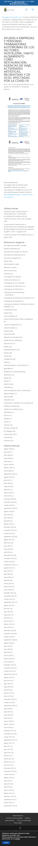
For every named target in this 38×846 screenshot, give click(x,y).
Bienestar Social (9, 267)
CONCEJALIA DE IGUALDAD (13, 292)
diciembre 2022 (9, 555)
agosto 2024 (8, 511)
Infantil (6, 378)
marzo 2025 (8, 493)
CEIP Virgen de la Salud (11, 277)
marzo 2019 (8, 693)
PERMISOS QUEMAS (10, 406)
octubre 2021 (8, 599)
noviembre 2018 (9, 699)
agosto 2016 (8, 778)
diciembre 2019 (9, 665)
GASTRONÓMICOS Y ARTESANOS (15, 365)
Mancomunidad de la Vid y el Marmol (16, 390)
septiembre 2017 (9, 740)
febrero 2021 (8, 624)
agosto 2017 (8, 743)
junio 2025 (7, 483)
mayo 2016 (7, 784)
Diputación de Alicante (11, 337)
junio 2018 (7, 712)
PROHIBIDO (8, 412)
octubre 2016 (8, 774)
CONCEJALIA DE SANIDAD (12, 301)
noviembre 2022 (9, 558)
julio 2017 (7, 746)
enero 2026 (7, 471)
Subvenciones (8, 434)
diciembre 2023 (9, 527)
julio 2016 (7, 781)
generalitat (7, 368)
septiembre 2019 (9, 674)
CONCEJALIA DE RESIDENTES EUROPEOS (17, 298)
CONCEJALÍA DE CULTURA (12, 283)
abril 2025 (7, 490)
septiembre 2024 (9, 508)
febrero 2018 (8, 724)
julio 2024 (7, 515)
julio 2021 (7, 608)
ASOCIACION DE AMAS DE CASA (14, 252)
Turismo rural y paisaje (14, 818)
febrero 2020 (8, 659)
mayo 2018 (7, 715)
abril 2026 (7, 461)
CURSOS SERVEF (9, 328)
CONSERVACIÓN (9, 310)
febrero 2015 (8, 803)
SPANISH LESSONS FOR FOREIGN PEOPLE (18, 235)
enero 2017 (7, 765)
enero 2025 (7, 496)
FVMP (6, 362)
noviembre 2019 (9, 668)
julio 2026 (7, 452)
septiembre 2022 (9, 565)
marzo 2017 (8, 759)
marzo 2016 (8, 790)
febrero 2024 (8, 524)
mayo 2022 (7, 577)
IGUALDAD (7, 375)
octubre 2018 (8, 702)
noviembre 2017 (9, 734)
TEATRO (6, 437)
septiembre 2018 (9, 706)
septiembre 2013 (9, 806)
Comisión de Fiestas (10, 280)
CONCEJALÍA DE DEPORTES (13, 286)
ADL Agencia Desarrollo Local (12, 17)
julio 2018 (7, 709)
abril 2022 (7, 580)
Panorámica (8, 400)
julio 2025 (7, 480)
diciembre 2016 (9, 768)
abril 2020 (7, 652)
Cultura (6, 313)
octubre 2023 (8, 533)
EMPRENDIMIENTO (10, 350)
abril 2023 (7, 552)
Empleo (6, 347)
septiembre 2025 (9, 474)
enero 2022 (7, 590)
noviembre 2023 (9, 530)
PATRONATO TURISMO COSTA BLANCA (17, 403)
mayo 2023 (7, 549)
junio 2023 (7, 546)
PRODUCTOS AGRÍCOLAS (12, 409)
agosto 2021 (8, 605)
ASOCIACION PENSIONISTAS (13, 255)
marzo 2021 (8, 621)
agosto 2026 (8, 449)
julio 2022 (7, 571)
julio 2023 (7, 543)
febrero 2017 (8, 762)
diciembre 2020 (9, 630)
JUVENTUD (7, 384)
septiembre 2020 (9, 640)
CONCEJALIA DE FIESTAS (12, 289)
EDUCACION (8, 343)
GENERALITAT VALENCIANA (13, 372)
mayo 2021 (7, 615)
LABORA (7, 387)
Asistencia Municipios (11, 249)
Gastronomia (9, 820)
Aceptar (6, 842)
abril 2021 (7, 618)
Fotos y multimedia (24, 820)
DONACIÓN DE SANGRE (12, 340)
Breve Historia (18, 816)
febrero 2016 (8, 793)
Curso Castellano (9, 316)
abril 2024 (7, 521)
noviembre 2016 (9, 771)
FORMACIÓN (8, 359)
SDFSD (6, 422)
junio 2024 (7, 518)
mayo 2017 (7, 753)
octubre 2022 (8, 562)
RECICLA (7, 415)
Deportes (7, 331)
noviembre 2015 (9, 799)
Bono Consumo (9, 270)
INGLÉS (6, 381)
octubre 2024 (8, 505)
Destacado (25, 87)
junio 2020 (7, 649)
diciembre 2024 (9, 499)
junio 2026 (7, 455)
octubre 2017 (8, 737)
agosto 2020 (8, 643)
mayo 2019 (7, 687)
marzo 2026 (8, 464)
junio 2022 (7, 574)
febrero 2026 (8, 468)
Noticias (6, 89)
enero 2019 (7, 696)
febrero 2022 (8, 587)
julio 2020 (7, 646)
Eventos (6, 353)
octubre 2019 (8, 671)
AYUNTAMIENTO (15, 87)
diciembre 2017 (9, 731)
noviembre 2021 (9, 596)
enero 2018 (7, 727)
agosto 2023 (8, 540)
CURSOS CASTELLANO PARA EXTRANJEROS (18, 319)
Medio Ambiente (9, 394)
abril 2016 (7, 787)
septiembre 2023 (9, 537)
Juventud (8, 295)
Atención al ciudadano (11, 258)
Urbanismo (7, 441)
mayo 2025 (7, 486)
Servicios (7, 425)
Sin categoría (8, 431)
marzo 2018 (8, 721)
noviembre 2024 (9, 502)
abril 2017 (7, 756)
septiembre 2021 (9, 602)
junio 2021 (7, 612)
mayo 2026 (7, 458)
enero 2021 (7, 627)
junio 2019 (7, 684)
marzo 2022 (8, 583)
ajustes (17, 839)
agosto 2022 (8, 568)
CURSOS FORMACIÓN (11, 325)
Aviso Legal (18, 823)
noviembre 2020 (9, 633)
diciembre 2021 (9, 593)
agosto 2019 (8, 677)
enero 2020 (7, 662)
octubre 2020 (8, 637)
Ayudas (6, 87)
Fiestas (6, 356)
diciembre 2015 (9, 796)
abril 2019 (7, 690)
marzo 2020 (8, 655)
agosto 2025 (8, 477)
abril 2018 (7, 718)
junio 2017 (7, 749)
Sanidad (6, 419)
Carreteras (7, 274)
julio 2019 (7, 680)
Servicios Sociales (9, 428)
